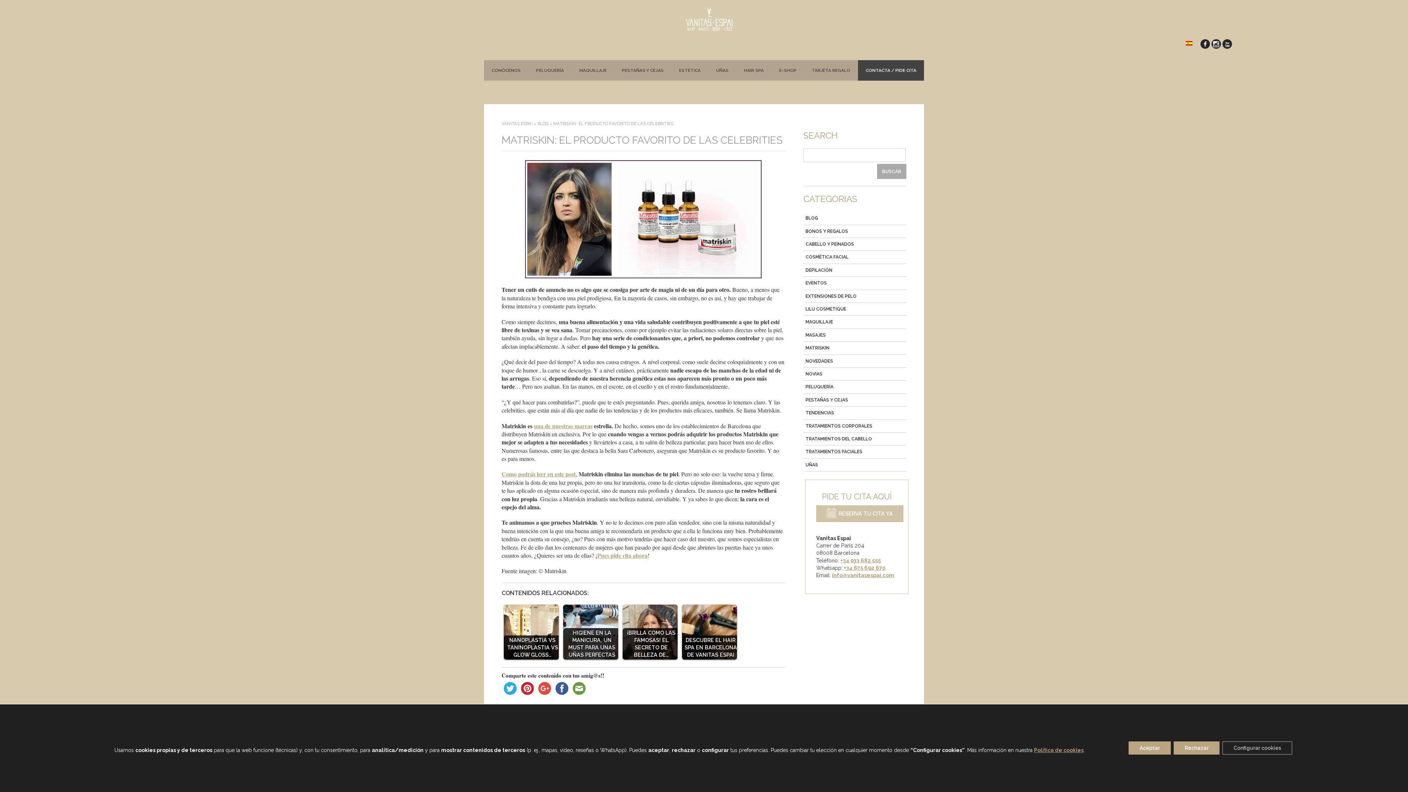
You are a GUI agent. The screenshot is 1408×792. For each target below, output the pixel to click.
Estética (690, 70)
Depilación (819, 270)
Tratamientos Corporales (839, 426)
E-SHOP (788, 70)
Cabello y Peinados (830, 244)
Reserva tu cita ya (866, 514)
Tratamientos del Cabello (839, 438)
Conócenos (506, 70)
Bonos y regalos (827, 231)
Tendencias (820, 412)
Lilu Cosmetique (826, 309)
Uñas (722, 70)
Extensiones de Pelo (831, 296)
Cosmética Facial (827, 257)
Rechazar (1197, 748)
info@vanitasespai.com (863, 575)
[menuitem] (1189, 43)
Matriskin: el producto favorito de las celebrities (642, 140)
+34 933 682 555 (860, 560)
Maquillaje (593, 70)
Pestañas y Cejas (827, 400)
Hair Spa (754, 70)
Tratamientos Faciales (834, 451)
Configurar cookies (1257, 748)
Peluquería (550, 70)
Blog (812, 218)
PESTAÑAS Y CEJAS (643, 70)
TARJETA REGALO (831, 70)
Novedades (819, 361)
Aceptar (1150, 748)
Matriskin (817, 348)
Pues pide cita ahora (622, 555)
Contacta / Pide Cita (891, 70)
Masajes (816, 335)
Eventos (816, 283)
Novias (814, 374)
